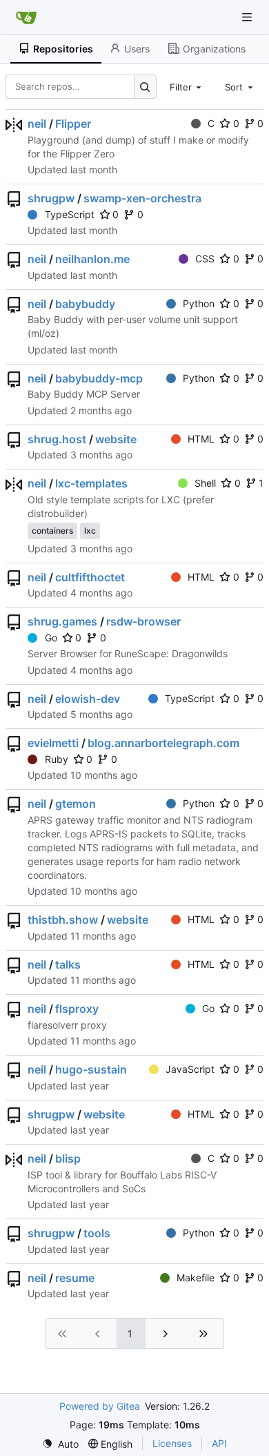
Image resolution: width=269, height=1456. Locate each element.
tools (96, 1233)
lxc (90, 530)
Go (51, 637)
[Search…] (145, 87)
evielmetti (53, 743)
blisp (68, 1158)
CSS (205, 258)
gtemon (75, 803)
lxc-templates (91, 483)
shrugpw (51, 198)
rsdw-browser (143, 621)
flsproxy (77, 1009)
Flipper (73, 123)
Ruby (56, 759)
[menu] (60, 1444)
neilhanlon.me (92, 259)
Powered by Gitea (99, 1406)
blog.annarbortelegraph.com (163, 743)
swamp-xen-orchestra (142, 198)
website (116, 439)
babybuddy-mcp (99, 378)
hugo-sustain (91, 1069)
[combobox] (186, 86)
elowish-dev (87, 699)
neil (37, 123)
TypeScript (69, 214)
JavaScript (190, 1069)
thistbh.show (63, 919)
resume (74, 1278)
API (219, 1443)
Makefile (196, 1277)
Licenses (172, 1443)
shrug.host (57, 439)
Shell (205, 483)
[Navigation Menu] (248, 17)
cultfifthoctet (90, 577)
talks (68, 964)
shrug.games (62, 621)
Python (199, 303)
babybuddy (85, 304)
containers (52, 530)
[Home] (26, 17)
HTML (201, 439)
